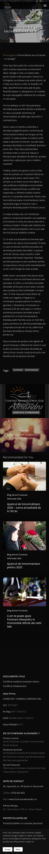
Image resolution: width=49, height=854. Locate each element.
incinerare (18, 370)
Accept (7, 849)
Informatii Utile (14, 499)
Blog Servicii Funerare (24, 20)
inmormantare (31, 370)
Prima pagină (9, 55)
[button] (45, 5)
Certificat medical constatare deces (21, 681)
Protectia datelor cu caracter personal (22, 823)
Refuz (18, 849)
